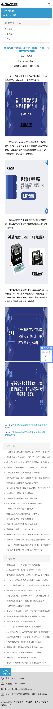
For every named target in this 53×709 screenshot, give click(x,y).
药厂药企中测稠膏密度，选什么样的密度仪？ (24, 550)
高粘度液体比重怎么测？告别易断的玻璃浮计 (24, 473)
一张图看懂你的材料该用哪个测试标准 (21, 498)
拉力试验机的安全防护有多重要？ (19, 519)
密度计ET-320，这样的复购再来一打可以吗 (23, 652)
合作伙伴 (8, 39)
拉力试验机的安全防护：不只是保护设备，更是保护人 (28, 462)
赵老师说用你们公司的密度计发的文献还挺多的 (25, 601)
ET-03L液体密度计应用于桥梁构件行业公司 (23, 570)
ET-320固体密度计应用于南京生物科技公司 (23, 627)
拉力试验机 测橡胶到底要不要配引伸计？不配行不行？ (28, 488)
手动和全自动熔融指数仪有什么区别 (20, 509)
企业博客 (13, 15)
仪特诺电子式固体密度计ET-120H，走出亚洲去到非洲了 (28, 596)
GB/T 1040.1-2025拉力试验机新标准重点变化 (24, 504)
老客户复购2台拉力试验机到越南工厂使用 (23, 591)
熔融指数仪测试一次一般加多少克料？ (21, 529)
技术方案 (8, 34)
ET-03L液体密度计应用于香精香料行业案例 (23, 642)
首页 (6, 15)
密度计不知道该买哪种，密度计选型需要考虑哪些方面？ (28, 540)
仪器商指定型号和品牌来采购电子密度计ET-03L (25, 647)
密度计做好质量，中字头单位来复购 (20, 622)
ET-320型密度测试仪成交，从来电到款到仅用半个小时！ (29, 585)
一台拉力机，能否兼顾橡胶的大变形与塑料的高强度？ (28, 452)
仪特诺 (29, 56)
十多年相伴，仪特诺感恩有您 (18, 606)
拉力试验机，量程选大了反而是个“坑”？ (22, 483)
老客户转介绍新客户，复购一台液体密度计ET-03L (26, 663)
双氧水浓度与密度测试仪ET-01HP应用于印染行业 (26, 616)
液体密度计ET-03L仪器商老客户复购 (21, 658)
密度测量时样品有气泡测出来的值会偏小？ (23, 524)
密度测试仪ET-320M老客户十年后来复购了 (23, 565)
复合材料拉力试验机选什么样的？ (19, 493)
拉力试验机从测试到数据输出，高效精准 (22, 514)
